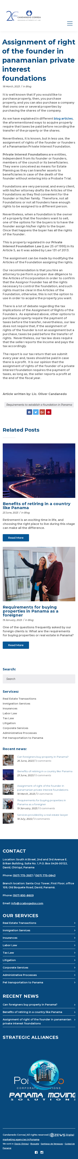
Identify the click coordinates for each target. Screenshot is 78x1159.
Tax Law (8, 718)
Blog (28, 86)
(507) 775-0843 (45, 875)
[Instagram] (41, 1152)
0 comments (43, 760)
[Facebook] (36, 1152)
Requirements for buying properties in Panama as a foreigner (30, 611)
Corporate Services (15, 728)
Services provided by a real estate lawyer (42, 814)
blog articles (63, 118)
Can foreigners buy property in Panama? (43, 756)
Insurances (10, 708)
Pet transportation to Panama (23, 738)
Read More (16, 537)
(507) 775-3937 (23, 875)
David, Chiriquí (22, 1144)
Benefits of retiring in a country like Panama (36, 505)
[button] (39, 1080)
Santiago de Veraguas (52, 1144)
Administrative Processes (20, 733)
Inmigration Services (16, 703)
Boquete (34, 1144)
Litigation (9, 723)
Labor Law (10, 713)
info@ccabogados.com (27, 903)
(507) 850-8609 (23, 895)
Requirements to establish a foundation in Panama (39, 404)
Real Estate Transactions (19, 698)
